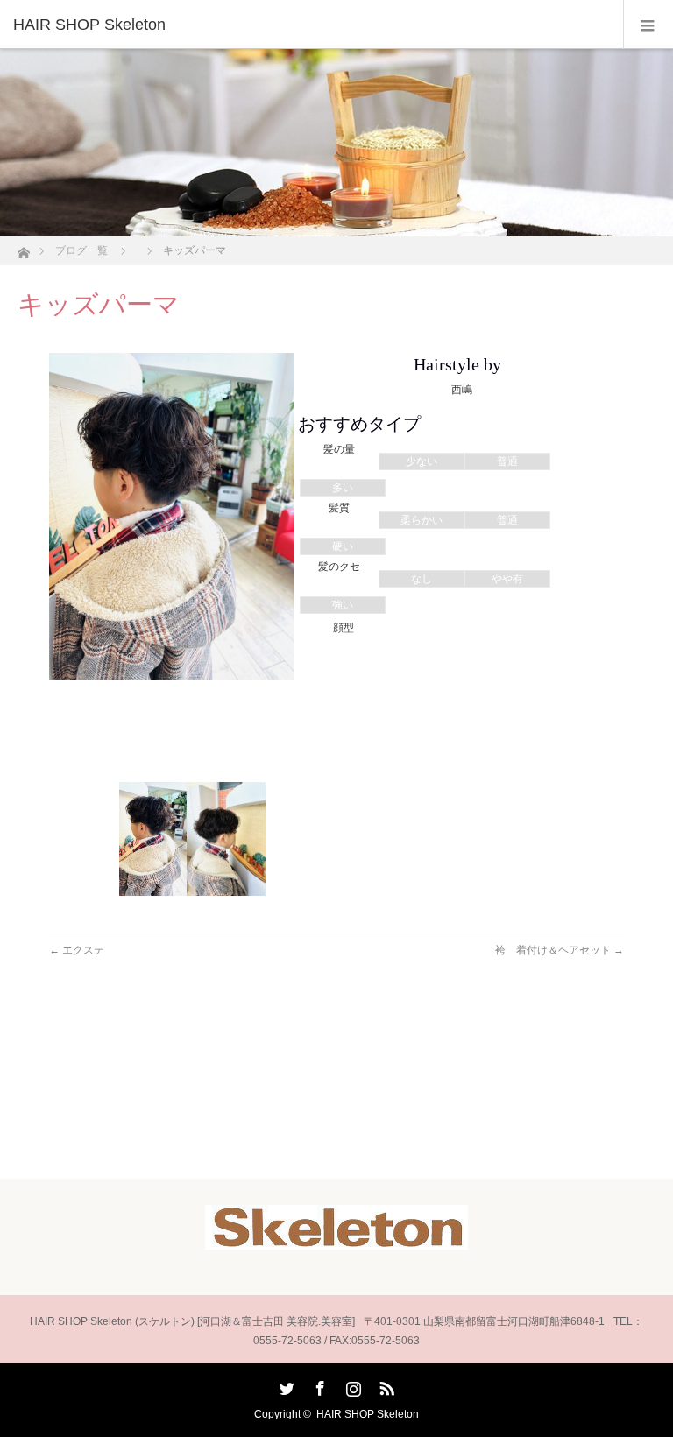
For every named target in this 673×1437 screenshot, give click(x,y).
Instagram (351, 1385)
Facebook (318, 1385)
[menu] (648, 24)
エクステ (76, 950)
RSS (385, 1385)
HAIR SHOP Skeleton (367, 1414)
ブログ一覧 (81, 250)
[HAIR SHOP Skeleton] (310, 24)
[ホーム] (23, 248)
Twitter (285, 1385)
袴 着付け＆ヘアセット (559, 950)
